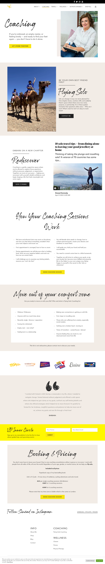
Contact (33, 543)
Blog (31, 539)
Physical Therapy (58, 548)
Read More (10, 562)
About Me (33, 532)
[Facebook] (74, 2)
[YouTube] (82, 2)
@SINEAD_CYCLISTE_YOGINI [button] (87, 512)
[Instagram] (79, 2)
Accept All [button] (99, 560)
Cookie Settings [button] (90, 560)
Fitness (55, 545)
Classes (55, 541)
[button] (20, 46)
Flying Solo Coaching (60, 532)
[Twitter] (77, 2)
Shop (32, 535)
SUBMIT (50, 435)
